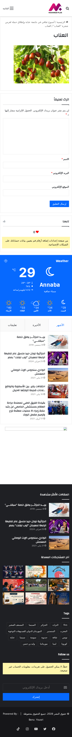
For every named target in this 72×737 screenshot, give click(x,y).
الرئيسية (61, 22)
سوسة (33, 637)
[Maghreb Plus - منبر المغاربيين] (55, 8)
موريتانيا (43, 643)
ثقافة (54, 637)
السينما (32, 624)
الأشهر (60, 325)
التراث (55, 624)
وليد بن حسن (29, 643)
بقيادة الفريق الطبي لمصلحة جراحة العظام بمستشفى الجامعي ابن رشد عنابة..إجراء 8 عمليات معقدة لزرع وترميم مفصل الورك (25, 408)
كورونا (64, 643)
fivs (65, 624)
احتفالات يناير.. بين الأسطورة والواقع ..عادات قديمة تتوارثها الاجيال (25, 388)
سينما (22, 637)
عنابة (12, 637)
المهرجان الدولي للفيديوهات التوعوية (25, 631)
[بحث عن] (67, 9)
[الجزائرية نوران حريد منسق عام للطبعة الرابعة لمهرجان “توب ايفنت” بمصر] (58, 358)
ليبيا (54, 643)
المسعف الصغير (16, 624)
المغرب (63, 631)
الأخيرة (37, 325)
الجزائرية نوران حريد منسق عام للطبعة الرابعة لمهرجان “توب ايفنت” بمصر (24, 355)
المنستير (51, 631)
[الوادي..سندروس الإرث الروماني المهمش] (58, 375)
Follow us (63, 654)
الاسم (65, 159)
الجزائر (44, 624)
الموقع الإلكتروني (60, 186)
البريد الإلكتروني (60, 172)
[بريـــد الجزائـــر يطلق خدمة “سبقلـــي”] (58, 342)
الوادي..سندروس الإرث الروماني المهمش (28, 372)
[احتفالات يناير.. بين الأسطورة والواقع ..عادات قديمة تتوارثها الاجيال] (58, 391)
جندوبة (44, 637)
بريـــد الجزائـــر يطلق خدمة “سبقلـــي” (31, 339)
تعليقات (12, 325)
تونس (64, 637)
